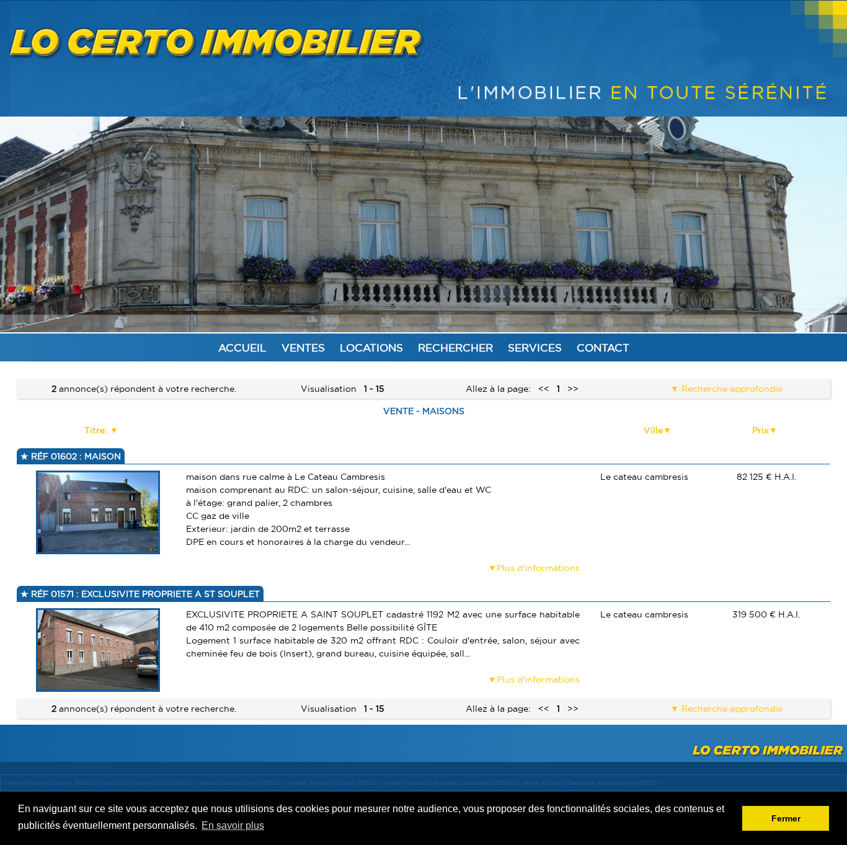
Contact (603, 347)
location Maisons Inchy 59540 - (149, 783)
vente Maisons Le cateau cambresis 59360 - (452, 783)
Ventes (303, 347)
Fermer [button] (785, 818)
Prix (760, 430)
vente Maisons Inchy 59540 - (243, 783)
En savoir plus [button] (233, 825)
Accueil (242, 347)
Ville (653, 430)
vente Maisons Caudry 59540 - (52, 783)
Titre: (97, 430)
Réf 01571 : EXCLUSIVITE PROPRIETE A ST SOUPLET (144, 593)
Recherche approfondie (731, 388)
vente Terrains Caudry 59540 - (336, 783)
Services (535, 347)
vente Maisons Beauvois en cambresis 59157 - (591, 783)
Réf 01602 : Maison (75, 456)
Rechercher (455, 347)
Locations (371, 347)
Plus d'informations (538, 567)
